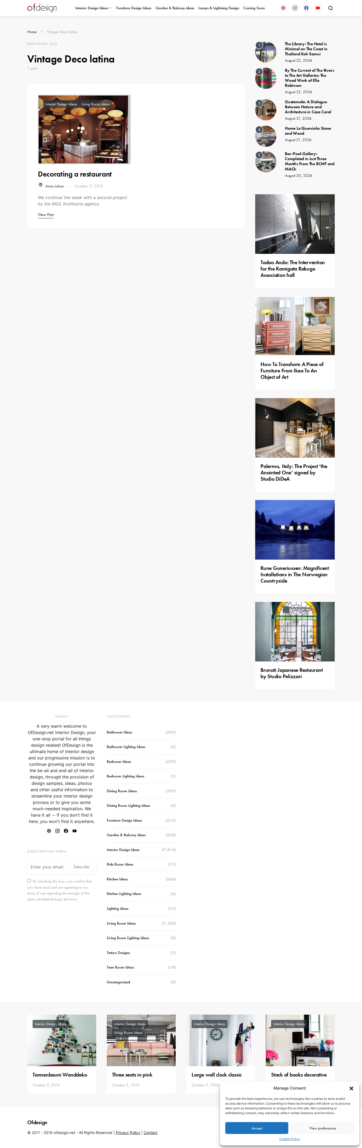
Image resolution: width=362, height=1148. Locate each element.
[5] (265, 161)
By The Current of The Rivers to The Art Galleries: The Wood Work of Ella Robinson (309, 77)
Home (32, 31)
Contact (150, 1132)
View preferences (322, 1128)
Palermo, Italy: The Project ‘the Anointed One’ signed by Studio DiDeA (294, 472)
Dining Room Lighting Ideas (128, 805)
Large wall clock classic (217, 1074)
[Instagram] (295, 8)
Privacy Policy (128, 1132)
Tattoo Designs (118, 952)
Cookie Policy (289, 1139)
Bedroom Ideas (119, 761)
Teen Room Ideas (120, 967)
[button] (351, 1088)
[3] (265, 109)
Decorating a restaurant (75, 174)
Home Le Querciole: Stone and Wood (308, 130)
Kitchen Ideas (117, 879)
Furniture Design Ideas (133, 8)
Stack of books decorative (299, 1074)
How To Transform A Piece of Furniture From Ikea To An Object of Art (292, 370)
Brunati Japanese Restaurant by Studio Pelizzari (292, 673)
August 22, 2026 (298, 60)
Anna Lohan (54, 186)
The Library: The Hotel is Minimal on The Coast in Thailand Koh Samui (306, 49)
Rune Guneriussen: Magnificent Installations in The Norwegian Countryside (295, 574)
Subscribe (82, 867)
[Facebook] (306, 8)
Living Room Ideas (96, 104)
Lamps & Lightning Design (218, 8)
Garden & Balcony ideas (175, 8)
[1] (265, 51)
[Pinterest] (283, 8)
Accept (256, 1128)
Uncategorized (118, 982)
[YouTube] (318, 8)
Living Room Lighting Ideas (128, 937)
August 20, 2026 (298, 175)
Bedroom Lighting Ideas (125, 776)
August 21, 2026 (298, 118)
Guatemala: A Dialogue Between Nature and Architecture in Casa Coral (308, 107)
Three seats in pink (132, 1074)
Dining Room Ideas (122, 791)
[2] (265, 77)
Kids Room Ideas (120, 864)
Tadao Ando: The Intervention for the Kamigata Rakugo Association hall (293, 268)
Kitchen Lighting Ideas (124, 893)
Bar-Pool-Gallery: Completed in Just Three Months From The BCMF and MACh (309, 161)
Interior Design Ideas (91, 8)
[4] (265, 135)
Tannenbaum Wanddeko (60, 1074)
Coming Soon (254, 8)
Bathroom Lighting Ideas (126, 746)
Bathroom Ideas (119, 732)
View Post (46, 214)
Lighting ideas (117, 908)
